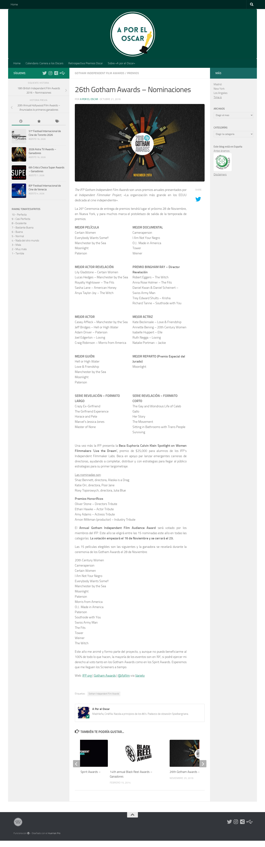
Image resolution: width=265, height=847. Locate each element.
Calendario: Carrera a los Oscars (44, 63)
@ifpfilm (124, 676)
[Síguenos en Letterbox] (56, 73)
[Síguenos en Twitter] (44, 73)
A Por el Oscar (89, 99)
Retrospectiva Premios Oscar (85, 63)
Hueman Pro (54, 833)
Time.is (218, 97)
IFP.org (87, 676)
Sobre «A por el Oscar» (121, 63)
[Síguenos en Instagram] (50, 73)
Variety (140, 676)
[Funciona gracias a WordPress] (28, 833)
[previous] (76, 763)
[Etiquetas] (57, 121)
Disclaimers (220, 174)
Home (14, 4)
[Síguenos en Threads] (62, 73)
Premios (133, 73)
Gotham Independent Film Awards (99, 73)
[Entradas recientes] (21, 121)
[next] (202, 763)
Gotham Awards (105, 676)
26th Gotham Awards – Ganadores (192, 772)
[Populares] (39, 121)
